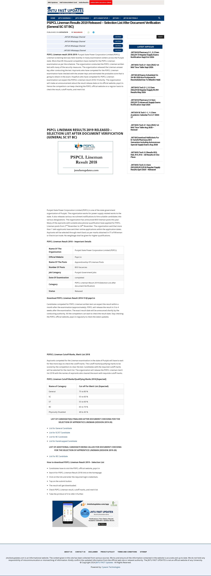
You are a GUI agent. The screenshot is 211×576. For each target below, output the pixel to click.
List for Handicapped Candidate (63, 441)
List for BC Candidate (58, 437)
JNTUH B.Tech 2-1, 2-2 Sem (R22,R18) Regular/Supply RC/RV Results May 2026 (145, 89)
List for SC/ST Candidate (59, 432)
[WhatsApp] (88, 32)
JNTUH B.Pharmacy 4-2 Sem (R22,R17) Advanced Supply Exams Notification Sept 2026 (145, 102)
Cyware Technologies (111, 567)
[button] (159, 18)
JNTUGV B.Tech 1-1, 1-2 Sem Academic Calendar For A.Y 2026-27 (145, 114)
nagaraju (78, 32)
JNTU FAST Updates (104, 562)
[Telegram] (93, 32)
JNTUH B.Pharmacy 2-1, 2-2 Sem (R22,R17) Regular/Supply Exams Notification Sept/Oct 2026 (145, 54)
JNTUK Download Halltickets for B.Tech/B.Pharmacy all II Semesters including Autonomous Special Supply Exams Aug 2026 (145, 141)
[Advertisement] (85, 109)
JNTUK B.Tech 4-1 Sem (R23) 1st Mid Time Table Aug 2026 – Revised (145, 127)
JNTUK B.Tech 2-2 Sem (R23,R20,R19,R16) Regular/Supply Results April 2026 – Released (145, 167)
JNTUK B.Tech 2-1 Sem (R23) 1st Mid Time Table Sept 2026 (145, 66)
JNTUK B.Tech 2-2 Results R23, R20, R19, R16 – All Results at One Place (145, 154)
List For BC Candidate (58, 456)
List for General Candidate (60, 428)
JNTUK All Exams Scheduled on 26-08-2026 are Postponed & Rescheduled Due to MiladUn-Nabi (145, 77)
